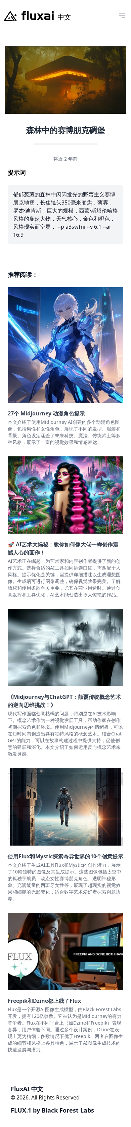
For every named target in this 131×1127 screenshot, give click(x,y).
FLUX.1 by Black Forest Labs (52, 1110)
